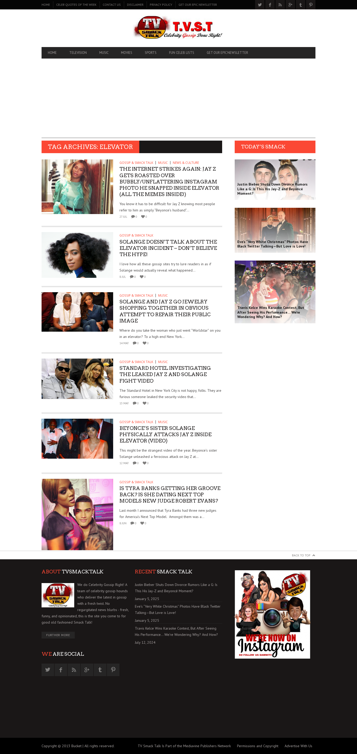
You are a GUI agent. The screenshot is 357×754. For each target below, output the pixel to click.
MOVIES (126, 52)
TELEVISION (78, 52)
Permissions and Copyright (257, 746)
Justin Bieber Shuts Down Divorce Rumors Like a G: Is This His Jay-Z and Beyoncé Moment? (176, 587)
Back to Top (301, 555)
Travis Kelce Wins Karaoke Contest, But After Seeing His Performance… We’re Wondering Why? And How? (176, 631)
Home (46, 5)
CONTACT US (112, 5)
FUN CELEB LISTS (181, 52)
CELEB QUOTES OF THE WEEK (76, 5)
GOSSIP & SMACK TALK (136, 162)
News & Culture (186, 162)
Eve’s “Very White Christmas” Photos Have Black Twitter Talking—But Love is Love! (178, 609)
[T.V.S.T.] (178, 28)
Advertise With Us (298, 746)
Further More (58, 635)
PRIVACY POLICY (161, 5)
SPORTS (151, 52)
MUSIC (103, 52)
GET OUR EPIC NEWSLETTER (198, 5)
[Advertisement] (178, 101)
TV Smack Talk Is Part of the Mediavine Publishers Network (184, 746)
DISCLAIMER (135, 5)
